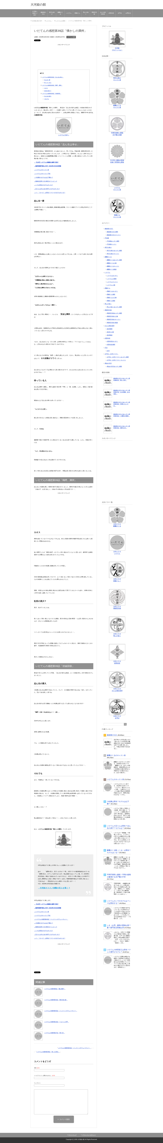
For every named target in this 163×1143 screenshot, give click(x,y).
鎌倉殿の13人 (43, 13)
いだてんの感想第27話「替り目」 (54, 1033)
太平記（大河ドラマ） (111, 354)
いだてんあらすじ (112, 275)
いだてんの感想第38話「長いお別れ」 (48, 1052)
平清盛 (107, 238)
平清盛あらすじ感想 (113, 241)
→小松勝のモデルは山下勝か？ (43, 177)
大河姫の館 (38, 4)
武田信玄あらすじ (112, 341)
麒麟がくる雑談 (111, 269)
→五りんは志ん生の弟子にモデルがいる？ (47, 189)
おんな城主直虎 (103, 13)
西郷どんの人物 (111, 297)
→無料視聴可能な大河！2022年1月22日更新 (47, 166)
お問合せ (128, 13)
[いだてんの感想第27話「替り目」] (38, 1036)
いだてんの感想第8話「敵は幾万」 (55, 989)
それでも (46, 99)
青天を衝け (52, 13)
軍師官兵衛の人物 (112, 316)
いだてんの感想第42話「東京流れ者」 (56, 1000)
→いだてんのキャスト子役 (42, 173)
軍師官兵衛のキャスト (114, 319)
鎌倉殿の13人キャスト (114, 235)
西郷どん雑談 (111, 300)
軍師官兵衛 (94, 13)
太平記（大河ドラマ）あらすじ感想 (118, 357)
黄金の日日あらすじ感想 (114, 366)
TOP (37, 20)
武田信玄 (111, 13)
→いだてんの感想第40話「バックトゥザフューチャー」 (51, 919)
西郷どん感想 (111, 294)
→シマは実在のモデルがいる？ (43, 185)
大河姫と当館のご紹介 (35, 13)
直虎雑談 (109, 335)
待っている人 (47, 82)
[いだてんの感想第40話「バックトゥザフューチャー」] (38, 1014)
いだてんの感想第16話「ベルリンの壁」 (56, 1022)
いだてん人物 (111, 285)
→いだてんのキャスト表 (41, 170)
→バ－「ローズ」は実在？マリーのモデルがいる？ (49, 192)
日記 (106, 347)
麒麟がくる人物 (111, 263)
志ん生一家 (47, 80)
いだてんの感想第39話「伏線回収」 (51, 93)
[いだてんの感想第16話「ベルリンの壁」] (38, 1025)
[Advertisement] (63, 58)
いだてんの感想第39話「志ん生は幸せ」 (53, 77)
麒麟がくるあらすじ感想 (114, 260)
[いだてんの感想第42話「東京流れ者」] (38, 1003)
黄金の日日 (108, 363)
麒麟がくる (60, 13)
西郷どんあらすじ (112, 291)
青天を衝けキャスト (113, 253)
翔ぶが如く (86, 13)
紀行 (108, 351)
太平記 (120, 13)
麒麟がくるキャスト (113, 266)
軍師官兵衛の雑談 (112, 322)
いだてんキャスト (112, 282)
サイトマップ (72, 1135)
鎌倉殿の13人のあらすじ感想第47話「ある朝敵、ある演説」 (121, 392)
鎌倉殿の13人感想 (112, 232)
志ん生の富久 (47, 96)
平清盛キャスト (111, 244)
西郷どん (77, 13)
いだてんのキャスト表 (115, 779)
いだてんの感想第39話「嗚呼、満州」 (52, 85)
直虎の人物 (110, 332)
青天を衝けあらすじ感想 (114, 250)
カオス (46, 88)
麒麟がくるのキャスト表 (116, 755)
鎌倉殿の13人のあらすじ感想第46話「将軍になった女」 (121, 404)
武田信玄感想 (111, 344)
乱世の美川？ (47, 90)
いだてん (69, 13)
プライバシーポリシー (89, 1135)
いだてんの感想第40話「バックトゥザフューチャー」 (60, 1011)
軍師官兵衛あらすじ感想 (114, 313)
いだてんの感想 (71, 37)
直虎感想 (109, 329)
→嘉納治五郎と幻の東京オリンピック (45, 181)
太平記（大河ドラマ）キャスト (116, 360)
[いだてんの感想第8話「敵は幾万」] (38, 992)
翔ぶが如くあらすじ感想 (114, 307)
